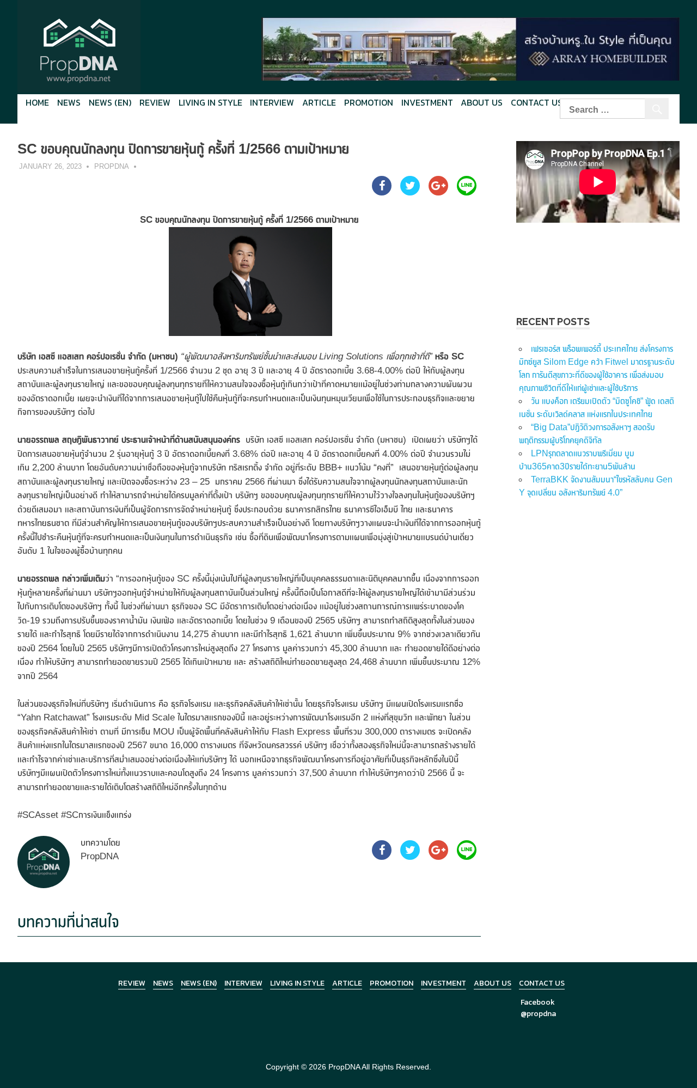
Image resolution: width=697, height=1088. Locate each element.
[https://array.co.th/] (470, 48)
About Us (482, 102)
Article (319, 102)
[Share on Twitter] (410, 192)
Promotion (368, 102)
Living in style (210, 102)
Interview (272, 102)
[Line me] (466, 192)
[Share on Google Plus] (438, 192)
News (69, 102)
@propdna (538, 1013)
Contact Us (537, 102)
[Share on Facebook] (382, 192)
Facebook (538, 1002)
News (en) (110, 102)
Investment (427, 102)
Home (37, 102)
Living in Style (297, 983)
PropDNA (111, 166)
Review (154, 102)
